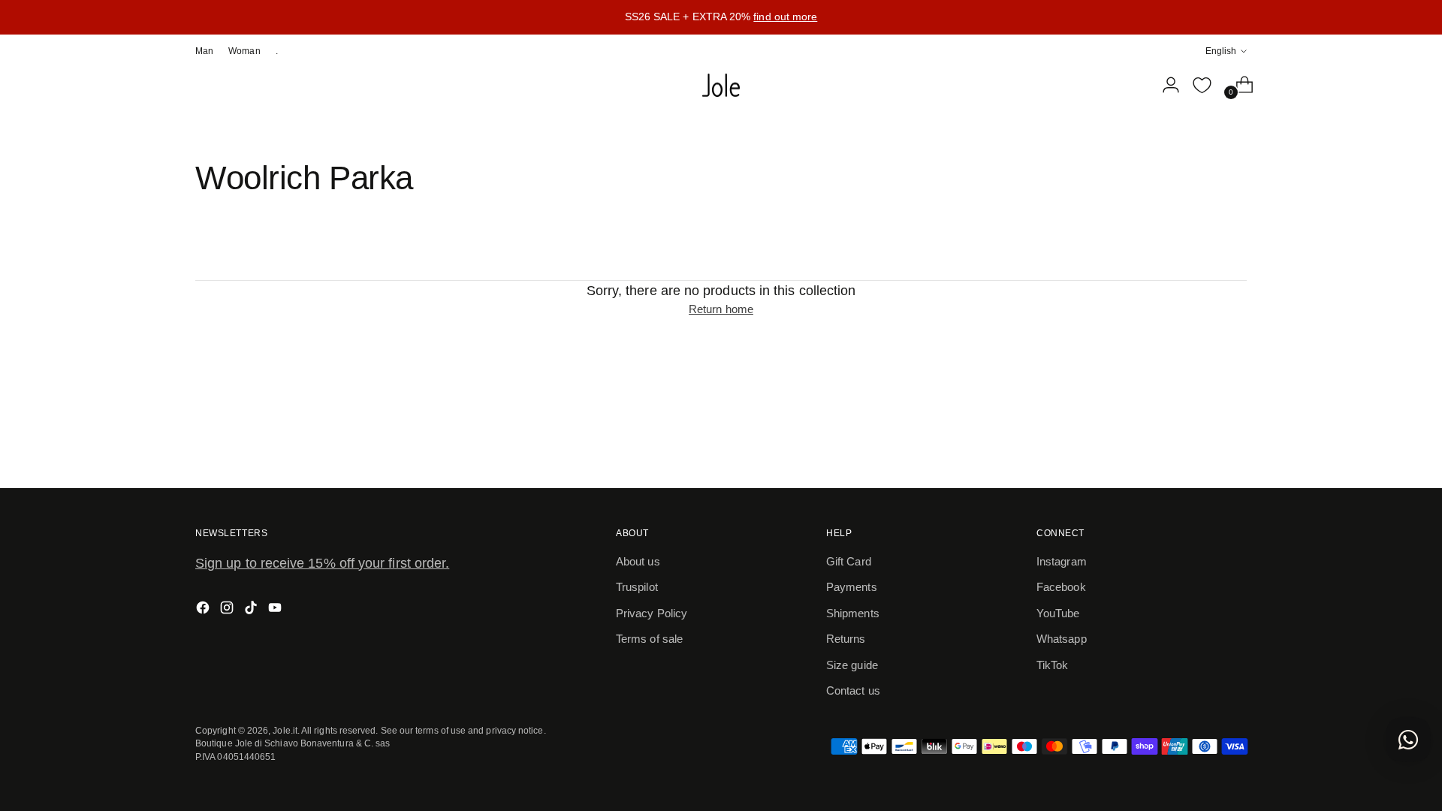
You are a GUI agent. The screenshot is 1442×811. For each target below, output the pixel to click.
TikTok (1052, 665)
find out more (785, 17)
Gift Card (848, 561)
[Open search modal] (1133, 85)
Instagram (1061, 561)
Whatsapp (1061, 638)
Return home (721, 309)
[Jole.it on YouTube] (276, 610)
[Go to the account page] (1165, 85)
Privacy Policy (651, 613)
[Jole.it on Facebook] (204, 610)
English (1220, 51)
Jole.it (285, 730)
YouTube (1058, 613)
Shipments (852, 613)
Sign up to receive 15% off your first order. (322, 563)
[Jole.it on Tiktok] (252, 610)
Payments (851, 586)
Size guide (852, 665)
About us (638, 561)
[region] (721, 17)
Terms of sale (649, 638)
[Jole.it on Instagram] (228, 610)
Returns (846, 638)
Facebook (1061, 586)
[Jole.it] (721, 86)
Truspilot (637, 586)
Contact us (853, 690)
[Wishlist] (1202, 85)
